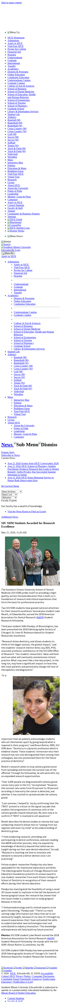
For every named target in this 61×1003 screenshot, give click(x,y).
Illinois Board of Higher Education (18, 993)
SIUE (13, 973)
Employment (49, 979)
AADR (40, 617)
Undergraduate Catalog (19, 80)
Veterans (12, 216)
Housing (12, 54)
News (7, 444)
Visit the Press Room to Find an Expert (27, 511)
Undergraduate (15, 57)
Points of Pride (15, 191)
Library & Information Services (23, 111)
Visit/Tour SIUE (16, 46)
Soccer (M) (13, 137)
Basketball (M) (15, 123)
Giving (11, 182)
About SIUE (14, 185)
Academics (13, 69)
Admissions (13, 40)
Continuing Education (18, 77)
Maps (10, 159)
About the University (18, 188)
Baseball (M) (14, 120)
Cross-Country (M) (17, 128)
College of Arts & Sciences (21, 86)
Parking (11, 165)
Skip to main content (11, 2)
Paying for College (17, 49)
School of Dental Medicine (21, 91)
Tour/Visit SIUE (22, 411)
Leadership (13, 194)
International (14, 63)
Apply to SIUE (15, 43)
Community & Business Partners (24, 213)
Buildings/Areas (15, 171)
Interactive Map (15, 162)
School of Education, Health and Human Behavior (22, 96)
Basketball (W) (15, 125)
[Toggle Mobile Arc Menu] (8, 253)
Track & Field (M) (17, 148)
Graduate (12, 60)
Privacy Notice (23, 976)
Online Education (16, 74)
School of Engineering (19, 100)
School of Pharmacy (18, 105)
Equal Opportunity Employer (27, 979)
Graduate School (16, 108)
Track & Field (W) (17, 151)
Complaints (7, 979)
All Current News (10, 486)
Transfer (12, 66)
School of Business (17, 88)
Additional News (9, 517)
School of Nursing (17, 103)
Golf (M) (12, 134)
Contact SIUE (8, 976)
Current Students (16, 205)
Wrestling (12, 157)
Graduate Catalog (16, 83)
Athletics (12, 117)
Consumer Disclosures (43, 976)
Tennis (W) (13, 145)
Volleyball (13, 154)
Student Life (14, 114)
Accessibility (47, 973)
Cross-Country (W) (17, 131)
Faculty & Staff (15, 208)
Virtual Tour (14, 176)
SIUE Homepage (16, 37)
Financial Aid (14, 51)
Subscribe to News (10, 455)
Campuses (13, 199)
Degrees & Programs (18, 71)
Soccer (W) (13, 140)
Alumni (11, 211)
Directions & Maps (17, 168)
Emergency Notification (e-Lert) (17, 982)
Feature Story (8, 452)
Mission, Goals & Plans (19, 196)
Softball (11, 142)
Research (12, 179)
